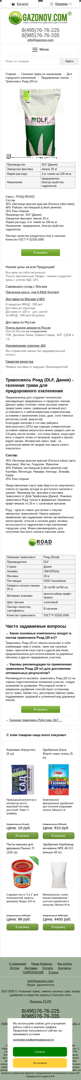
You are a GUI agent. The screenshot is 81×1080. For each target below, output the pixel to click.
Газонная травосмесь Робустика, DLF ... (35, 720)
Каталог (23, 4)
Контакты (64, 968)
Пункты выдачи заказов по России (28, 327)
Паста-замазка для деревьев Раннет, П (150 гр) (20, 848)
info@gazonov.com (40, 40)
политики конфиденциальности (33, 1039)
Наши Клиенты (41, 963)
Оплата (47, 968)
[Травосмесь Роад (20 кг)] (40, 122)
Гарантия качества (19, 361)
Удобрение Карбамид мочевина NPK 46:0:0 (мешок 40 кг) (58, 848)
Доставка (30, 968)
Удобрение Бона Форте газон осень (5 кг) (58, 753)
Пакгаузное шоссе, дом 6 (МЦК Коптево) (32, 292)
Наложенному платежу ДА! (26, 345)
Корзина (61, 4)
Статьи (53, 972)
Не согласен (40, 1063)
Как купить (64, 963)
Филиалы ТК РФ (40, 1001)
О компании (17, 963)
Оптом (14, 968)
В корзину (41, 252)
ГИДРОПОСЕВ (33, 972)
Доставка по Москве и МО (25, 299)
